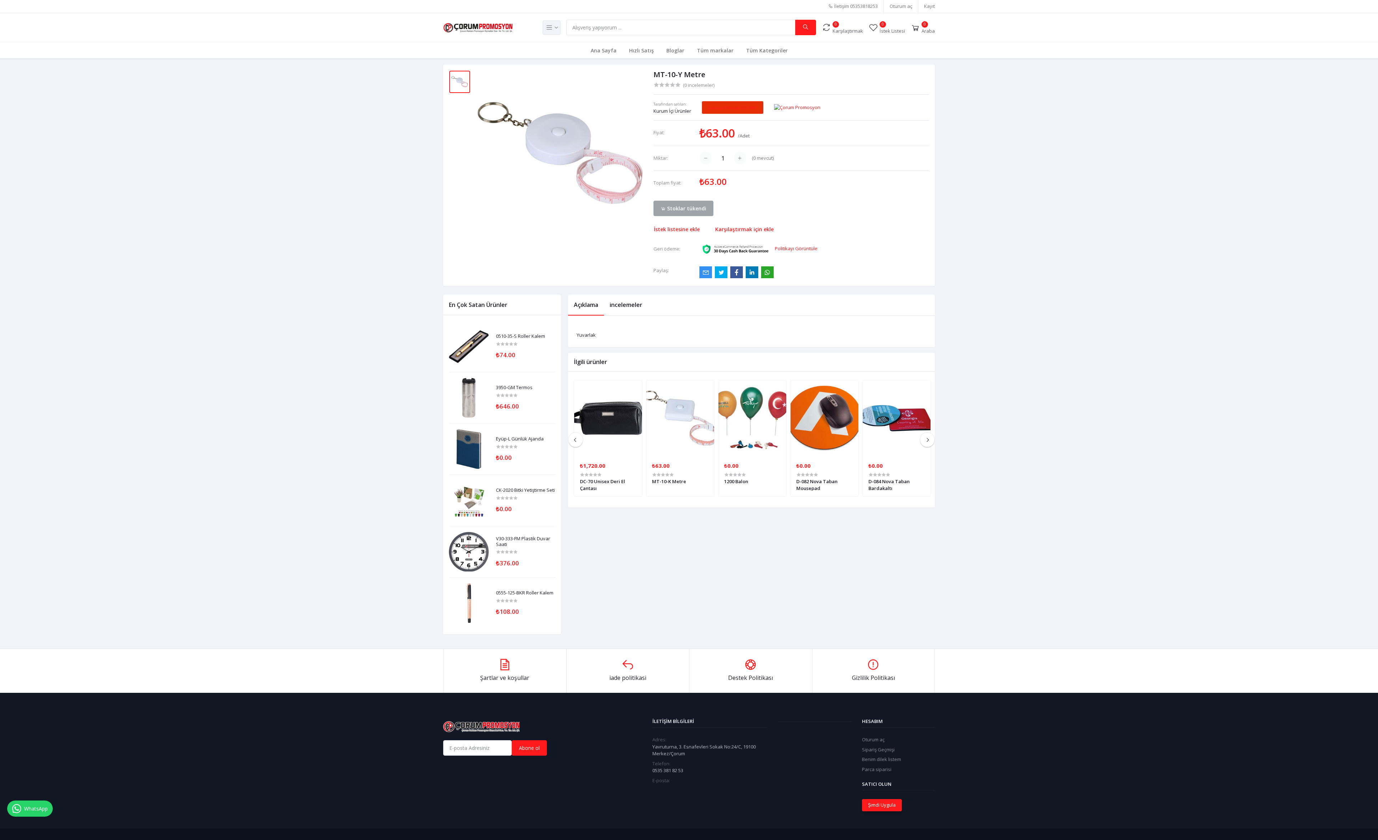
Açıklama (586, 305)
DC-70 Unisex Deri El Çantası (602, 484)
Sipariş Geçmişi (878, 749)
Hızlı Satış (641, 50)
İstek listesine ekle (677, 229)
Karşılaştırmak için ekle (744, 229)
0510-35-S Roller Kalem (520, 336)
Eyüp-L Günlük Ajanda (520, 439)
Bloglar (675, 50)
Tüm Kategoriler (767, 50)
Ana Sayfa (604, 50)
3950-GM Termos (514, 388)
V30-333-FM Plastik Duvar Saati (523, 541)
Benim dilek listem (881, 759)
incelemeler (626, 305)
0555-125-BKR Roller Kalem (524, 593)
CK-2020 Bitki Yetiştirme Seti (525, 490)
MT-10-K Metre (669, 481)
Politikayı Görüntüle (796, 248)
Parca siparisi (876, 769)
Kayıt (929, 6)
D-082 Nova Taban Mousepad (817, 484)
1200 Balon (736, 481)
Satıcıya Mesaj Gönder (732, 107)
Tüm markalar (715, 50)
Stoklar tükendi (686, 208)
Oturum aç (901, 6)
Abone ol (529, 748)
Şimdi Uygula (882, 805)
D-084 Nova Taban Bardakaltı (889, 484)
